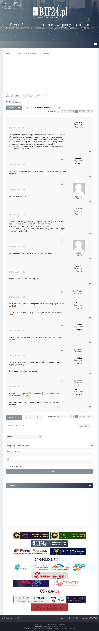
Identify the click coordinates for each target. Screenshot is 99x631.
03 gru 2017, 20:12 (18, 128)
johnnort (78, 159)
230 (81, 127)
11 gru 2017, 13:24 (18, 356)
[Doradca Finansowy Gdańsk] (31, 536)
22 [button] (73, 112)
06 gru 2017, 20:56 (18, 247)
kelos (78, 253)
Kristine (79, 325)
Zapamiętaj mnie (14, 466)
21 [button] (69, 112)
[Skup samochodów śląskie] (49, 591)
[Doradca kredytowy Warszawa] (68, 599)
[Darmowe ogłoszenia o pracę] (31, 552)
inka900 (79, 209)
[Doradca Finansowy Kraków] (68, 536)
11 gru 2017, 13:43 (18, 387)
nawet (78, 266)
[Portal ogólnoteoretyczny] (49, 559)
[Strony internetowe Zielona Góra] (31, 567)
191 (81, 214)
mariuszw (79, 196)
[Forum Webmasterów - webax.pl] (49, 607)
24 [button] (80, 112)
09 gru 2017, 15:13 (18, 272)
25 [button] (84, 112)
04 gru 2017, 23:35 (18, 190)
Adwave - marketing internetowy (51, 628)
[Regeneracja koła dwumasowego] (68, 583)
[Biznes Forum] (49, 12)
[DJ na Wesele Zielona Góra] (31, 583)
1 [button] (64, 112)
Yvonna (78, 303)
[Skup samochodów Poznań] (31, 599)
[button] (58, 112)
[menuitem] (15, 3)
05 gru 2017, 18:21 (18, 215)
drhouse (78, 389)
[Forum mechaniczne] (49, 575)
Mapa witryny (70, 628)
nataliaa (78, 358)
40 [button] (88, 112)
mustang (78, 122)
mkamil (18, 102)
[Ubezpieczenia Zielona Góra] (68, 567)
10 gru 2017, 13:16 (18, 330)
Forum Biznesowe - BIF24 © (54, 624)
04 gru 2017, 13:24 (18, 164)
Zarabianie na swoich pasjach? (26, 95)
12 (81, 164)
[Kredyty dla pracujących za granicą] (68, 552)
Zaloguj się (10, 446)
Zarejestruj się (23, 446)
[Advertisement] (49, 76)
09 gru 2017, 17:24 (18, 297)
